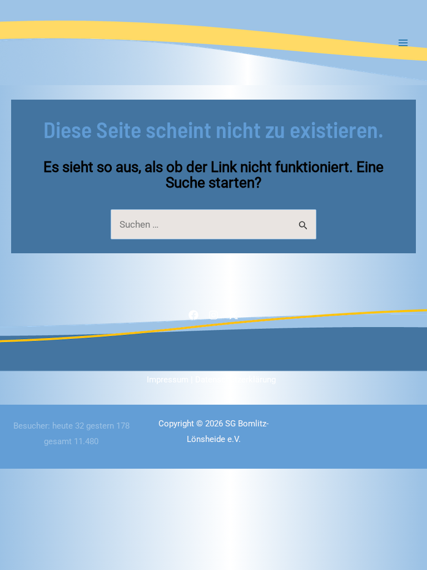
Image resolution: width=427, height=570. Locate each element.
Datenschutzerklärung (235, 380)
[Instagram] (213, 315)
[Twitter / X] (234, 315)
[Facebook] (193, 315)
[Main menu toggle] (403, 43)
